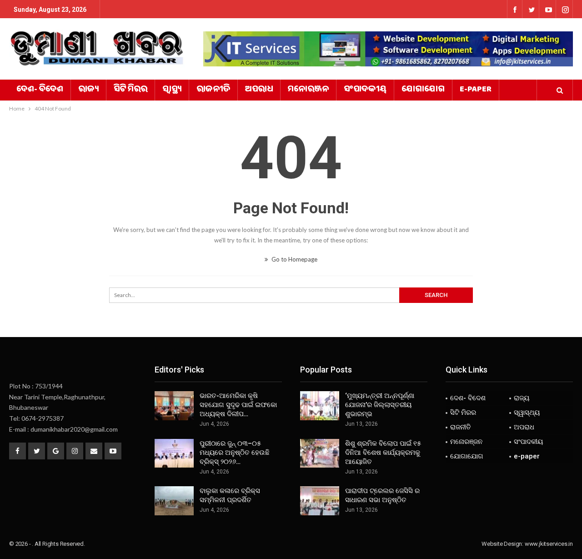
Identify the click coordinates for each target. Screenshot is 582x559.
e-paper (476, 90)
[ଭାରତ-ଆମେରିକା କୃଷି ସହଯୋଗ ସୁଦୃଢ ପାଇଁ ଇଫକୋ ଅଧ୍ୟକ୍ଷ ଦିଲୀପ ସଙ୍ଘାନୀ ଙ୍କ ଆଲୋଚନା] (174, 405)
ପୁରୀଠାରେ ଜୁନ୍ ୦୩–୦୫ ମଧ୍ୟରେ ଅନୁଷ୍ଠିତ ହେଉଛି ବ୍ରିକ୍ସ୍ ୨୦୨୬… (235, 452)
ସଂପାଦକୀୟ (365, 90)
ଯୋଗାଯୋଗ (423, 90)
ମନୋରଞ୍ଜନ (308, 90)
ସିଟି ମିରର (130, 90)
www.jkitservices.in (549, 543)
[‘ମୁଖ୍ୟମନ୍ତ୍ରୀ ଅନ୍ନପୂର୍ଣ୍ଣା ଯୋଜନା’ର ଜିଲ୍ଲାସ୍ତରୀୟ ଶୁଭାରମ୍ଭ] (319, 405)
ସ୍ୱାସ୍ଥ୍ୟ (171, 90)
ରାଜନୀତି (213, 90)
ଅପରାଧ (259, 90)
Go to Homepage (293, 259)
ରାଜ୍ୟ (88, 90)
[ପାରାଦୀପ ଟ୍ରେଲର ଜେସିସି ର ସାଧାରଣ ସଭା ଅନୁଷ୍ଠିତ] (319, 500)
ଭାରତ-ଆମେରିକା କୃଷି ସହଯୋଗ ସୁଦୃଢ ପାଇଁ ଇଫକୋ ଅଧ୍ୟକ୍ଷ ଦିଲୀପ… (238, 405)
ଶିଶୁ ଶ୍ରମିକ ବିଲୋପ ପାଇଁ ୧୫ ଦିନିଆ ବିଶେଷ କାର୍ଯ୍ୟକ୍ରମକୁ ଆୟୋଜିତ (383, 452)
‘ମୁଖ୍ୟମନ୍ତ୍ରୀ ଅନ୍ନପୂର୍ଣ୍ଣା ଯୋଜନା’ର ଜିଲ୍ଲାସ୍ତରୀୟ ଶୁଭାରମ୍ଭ (379, 405)
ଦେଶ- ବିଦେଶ (39, 90)
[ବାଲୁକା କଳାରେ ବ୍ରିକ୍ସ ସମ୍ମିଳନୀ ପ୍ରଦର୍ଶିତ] (174, 500)
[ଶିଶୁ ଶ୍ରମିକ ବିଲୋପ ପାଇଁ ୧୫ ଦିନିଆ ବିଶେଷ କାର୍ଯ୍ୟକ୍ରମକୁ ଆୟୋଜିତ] (319, 453)
